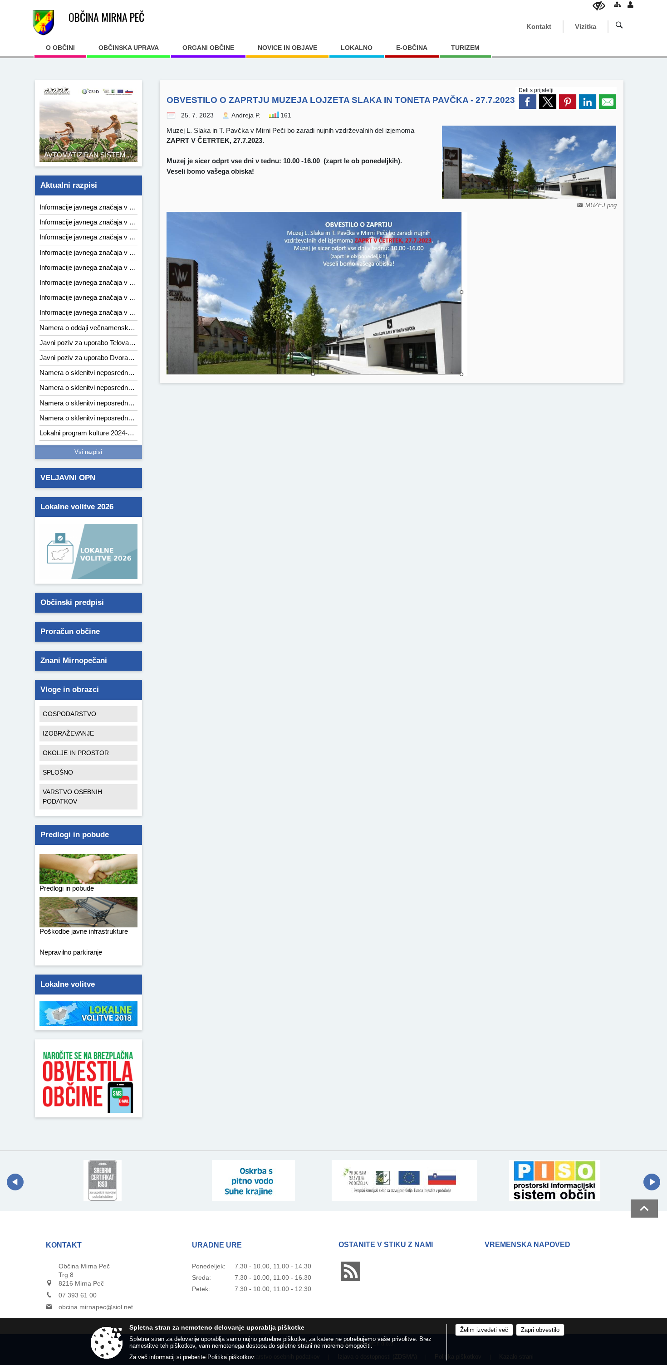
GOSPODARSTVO (69, 713)
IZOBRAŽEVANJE (68, 733)
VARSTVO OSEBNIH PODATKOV (72, 796)
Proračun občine (70, 631)
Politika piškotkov (230, 1357)
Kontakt (538, 26)
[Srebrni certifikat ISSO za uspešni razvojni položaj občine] (102, 1180)
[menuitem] (60, 51)
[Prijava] (630, 4)
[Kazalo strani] (617, 4)
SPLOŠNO (58, 772)
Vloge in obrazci (69, 689)
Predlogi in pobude (74, 834)
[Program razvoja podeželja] (404, 1180)
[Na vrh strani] (644, 1208)
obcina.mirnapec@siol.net (96, 1307)
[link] (528, 101)
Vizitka (585, 26)
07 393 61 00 (78, 1295)
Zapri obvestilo (540, 1329)
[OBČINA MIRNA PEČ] (43, 22)
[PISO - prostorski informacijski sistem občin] (554, 1180)
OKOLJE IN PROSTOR (76, 752)
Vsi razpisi (88, 452)
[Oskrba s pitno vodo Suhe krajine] (253, 1180)
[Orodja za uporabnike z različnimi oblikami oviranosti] (599, 5)
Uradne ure (217, 1245)
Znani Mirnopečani (73, 660)
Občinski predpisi (72, 602)
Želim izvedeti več (484, 1329)
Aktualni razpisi (68, 185)
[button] (15, 1182)
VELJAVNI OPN (67, 477)
